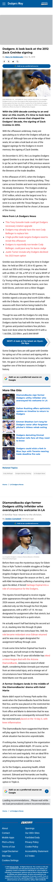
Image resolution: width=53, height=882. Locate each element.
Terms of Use (8, 846)
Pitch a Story (8, 842)
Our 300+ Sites (32, 833)
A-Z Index (30, 856)
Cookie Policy (31, 846)
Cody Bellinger (8, 473)
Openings (29, 828)
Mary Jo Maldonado (14, 57)
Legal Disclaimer (10, 851)
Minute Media (14, 867)
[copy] (17, 61)
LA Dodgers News (39, 473)
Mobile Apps (8, 837)
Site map (6, 856)
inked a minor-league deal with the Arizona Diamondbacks (26, 659)
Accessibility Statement (36, 851)
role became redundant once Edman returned (24, 634)
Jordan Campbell (13, 519)
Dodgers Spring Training (23, 473)
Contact (6, 833)
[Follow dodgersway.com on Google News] (47, 378)
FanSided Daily (32, 837)
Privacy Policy (32, 842)
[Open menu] (3, 3)
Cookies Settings (10, 860)
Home (4, 484)
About (5, 828)
